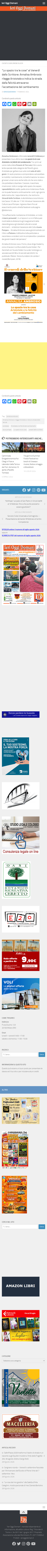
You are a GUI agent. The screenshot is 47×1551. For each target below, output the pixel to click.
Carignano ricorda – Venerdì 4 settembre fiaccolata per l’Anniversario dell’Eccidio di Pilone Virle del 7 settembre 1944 (22, 1470)
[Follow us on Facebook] (24, 490)
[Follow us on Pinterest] (38, 490)
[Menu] (44, 3)
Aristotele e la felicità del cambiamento (23, 426)
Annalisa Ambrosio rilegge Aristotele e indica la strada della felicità (21, 421)
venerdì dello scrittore (35, 430)
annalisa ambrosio (12, 416)
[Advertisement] (23, 35)
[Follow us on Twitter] (29, 490)
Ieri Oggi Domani (10, 3)
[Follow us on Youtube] (43, 490)
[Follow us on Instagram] (34, 490)
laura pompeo (7, 430)
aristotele (6, 426)
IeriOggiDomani (10, 92)
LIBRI (10, 63)
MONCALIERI (18, 63)
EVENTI (5, 63)
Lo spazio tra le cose (20, 430)
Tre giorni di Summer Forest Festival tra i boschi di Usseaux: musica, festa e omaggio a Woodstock (33, 461)
